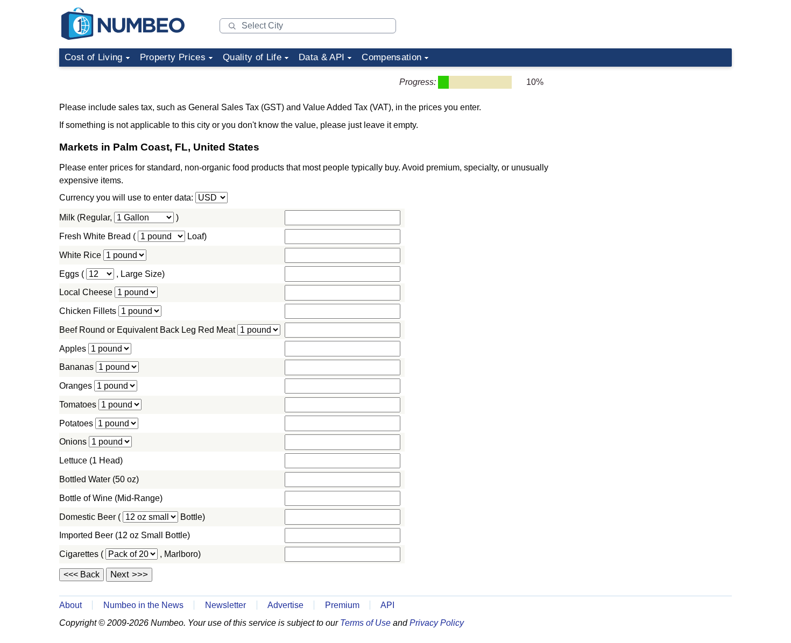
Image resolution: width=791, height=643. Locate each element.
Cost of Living (94, 57)
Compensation (391, 57)
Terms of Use (365, 622)
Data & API (321, 57)
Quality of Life (252, 57)
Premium (342, 605)
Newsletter (225, 605)
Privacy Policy (436, 622)
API (387, 605)
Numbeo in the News (143, 605)
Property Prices (173, 57)
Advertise (285, 605)
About (70, 605)
